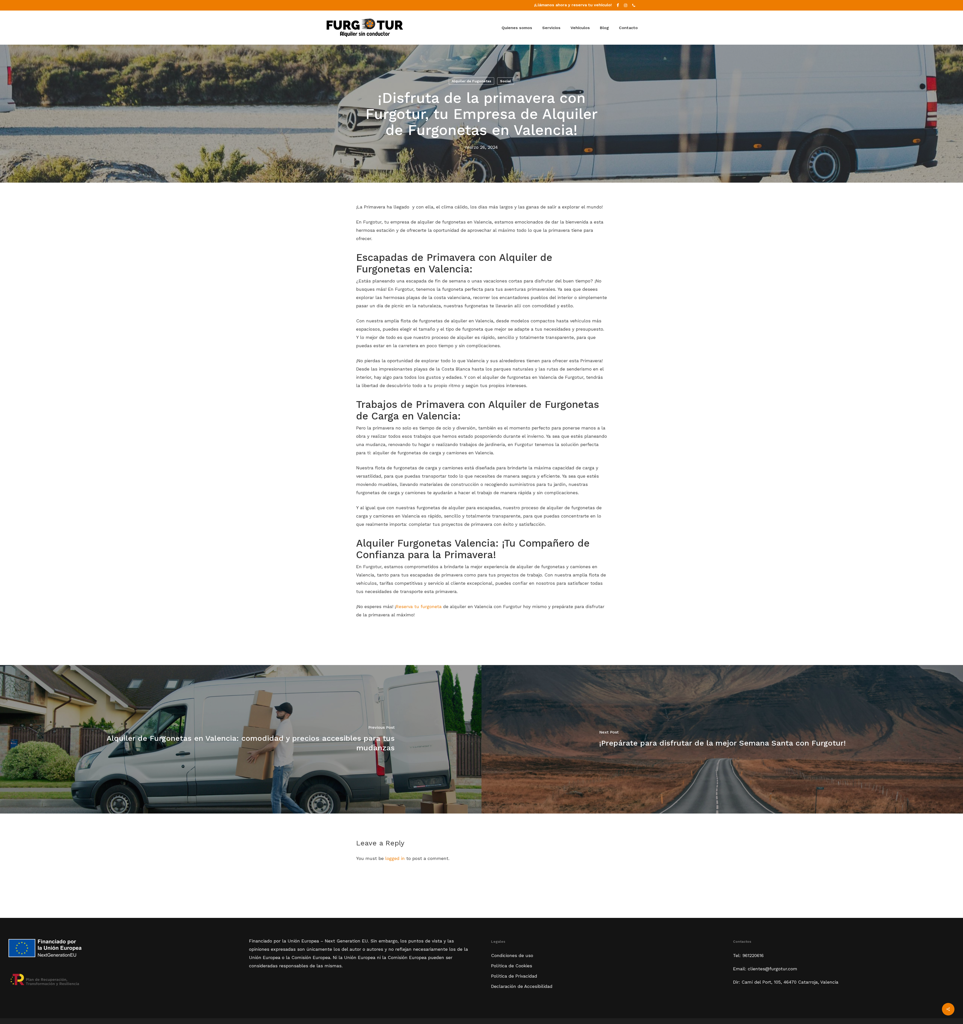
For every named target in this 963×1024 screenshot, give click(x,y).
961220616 (753, 955)
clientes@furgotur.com (771, 968)
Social (505, 81)
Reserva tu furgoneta (419, 606)
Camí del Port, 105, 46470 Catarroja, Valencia (790, 982)
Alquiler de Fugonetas (471, 81)
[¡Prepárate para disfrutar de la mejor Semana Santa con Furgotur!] (722, 739)
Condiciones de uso (512, 955)
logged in (395, 858)
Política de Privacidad (514, 976)
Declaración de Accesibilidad (521, 986)
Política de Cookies (511, 965)
